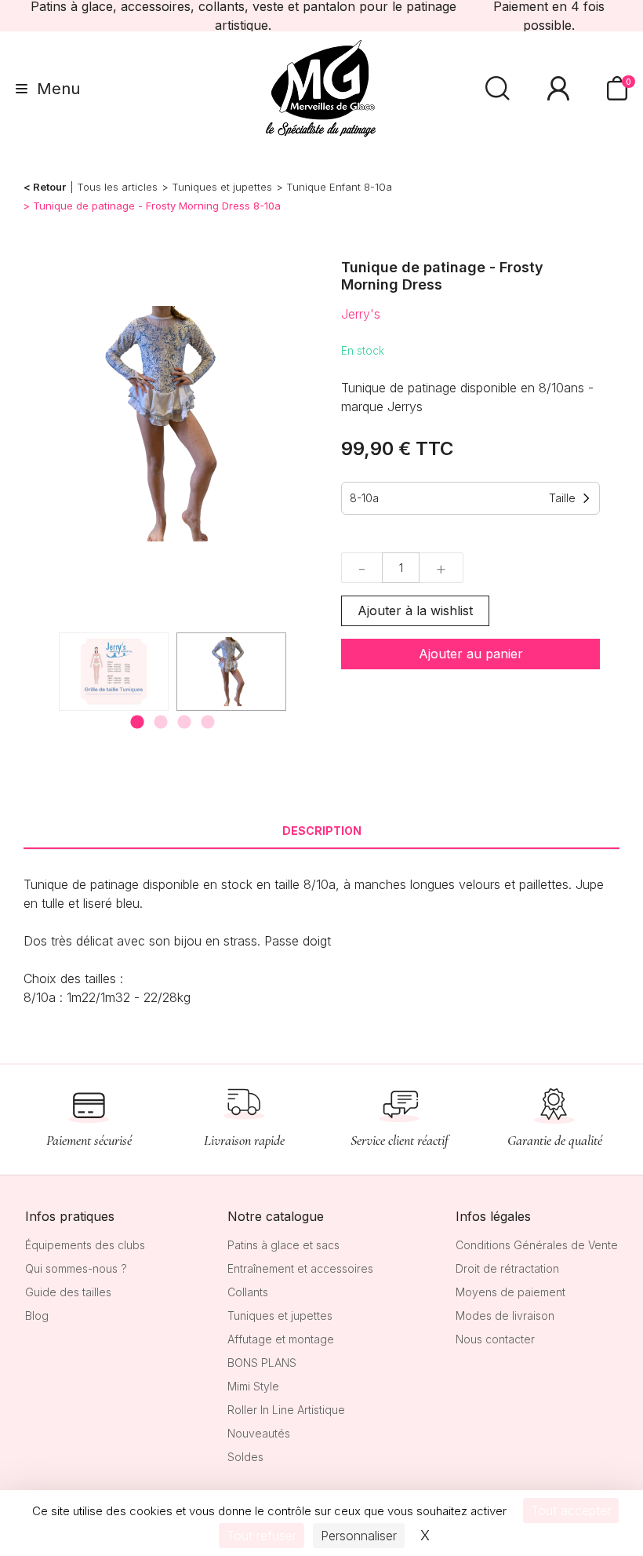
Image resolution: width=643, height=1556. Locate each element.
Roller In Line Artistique (286, 1409)
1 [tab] (137, 723)
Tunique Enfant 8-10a (339, 186)
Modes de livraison (505, 1315)
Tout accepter (571, 1510)
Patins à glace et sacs (283, 1245)
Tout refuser (261, 1535)
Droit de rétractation (507, 1268)
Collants (247, 1292)
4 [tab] (208, 723)
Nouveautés (258, 1433)
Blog (37, 1315)
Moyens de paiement (510, 1292)
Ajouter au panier (471, 653)
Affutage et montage (280, 1339)
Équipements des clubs (85, 1245)
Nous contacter (495, 1339)
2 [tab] (161, 723)
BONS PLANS (261, 1362)
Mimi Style (253, 1386)
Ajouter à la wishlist (415, 610)
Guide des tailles (68, 1292)
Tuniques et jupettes (222, 186)
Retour (49, 186)
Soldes (245, 1456)
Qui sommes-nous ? (76, 1268)
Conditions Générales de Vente (537, 1245)
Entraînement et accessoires (300, 1268)
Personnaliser (359, 1535)
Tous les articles (117, 186)
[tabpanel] (231, 671)
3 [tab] (184, 723)
